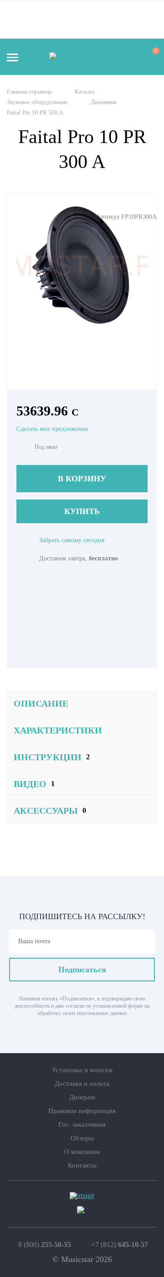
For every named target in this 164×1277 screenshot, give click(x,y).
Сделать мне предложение (52, 429)
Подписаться (82, 969)
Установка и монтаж (82, 1070)
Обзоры (82, 1138)
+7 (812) (119, 1244)
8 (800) (44, 1244)
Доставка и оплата (82, 1083)
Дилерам (82, 1097)
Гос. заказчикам (82, 1124)
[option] (82, 265)
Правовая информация (82, 1110)
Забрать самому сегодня (71, 540)
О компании (82, 1151)
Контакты (82, 1165)
